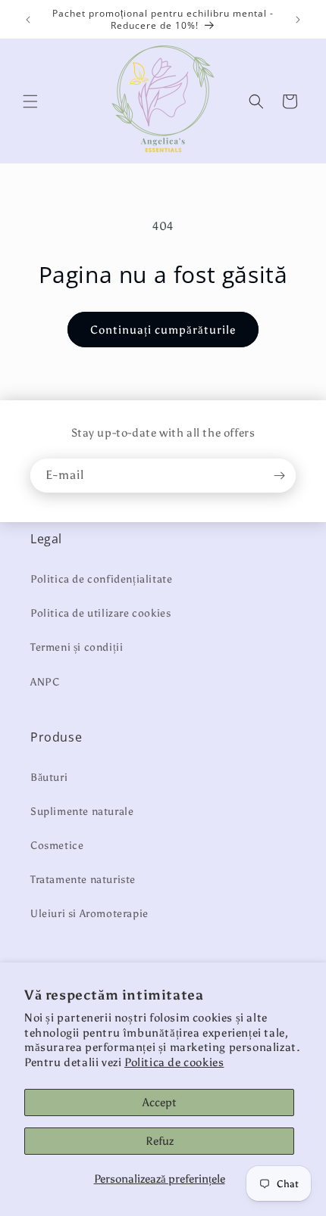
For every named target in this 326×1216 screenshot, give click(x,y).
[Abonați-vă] (279, 476)
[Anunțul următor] (298, 19)
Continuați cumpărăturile (163, 330)
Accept (160, 1102)
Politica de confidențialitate (101, 579)
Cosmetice (56, 845)
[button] (30, 101)
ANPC (44, 682)
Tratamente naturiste (83, 879)
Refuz (160, 1141)
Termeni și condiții (76, 647)
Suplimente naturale (81, 811)
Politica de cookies (174, 1062)
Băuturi (48, 777)
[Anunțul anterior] (28, 19)
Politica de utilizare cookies (100, 613)
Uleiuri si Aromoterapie (89, 913)
